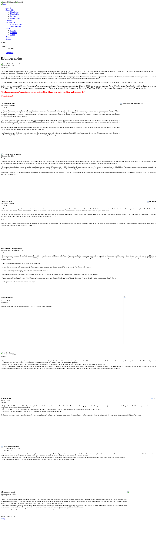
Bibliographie (15, 18)
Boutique (9, 37)
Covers (12, 35)
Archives (13, 33)
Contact (8, 39)
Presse (8, 29)
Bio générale (14, 12)
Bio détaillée (14, 14)
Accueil (8, 8)
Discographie (10, 22)
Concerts (9, 20)
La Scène (13, 16)
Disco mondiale (15, 24)
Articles (13, 31)
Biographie (10, 10)
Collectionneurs (15, 26)
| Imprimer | (10, 53)
